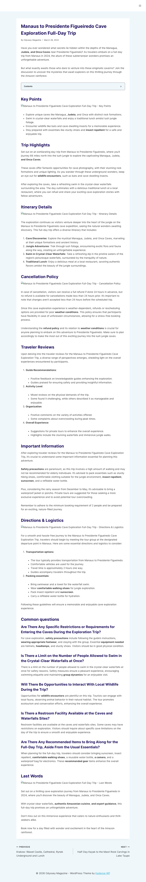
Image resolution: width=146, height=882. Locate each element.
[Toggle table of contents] (120, 86)
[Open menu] (140, 5)
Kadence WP (102, 873)
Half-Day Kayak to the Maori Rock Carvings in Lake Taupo (103, 851)
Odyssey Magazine (32, 40)
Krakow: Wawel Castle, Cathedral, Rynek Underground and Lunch (39, 851)
